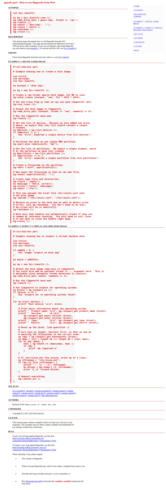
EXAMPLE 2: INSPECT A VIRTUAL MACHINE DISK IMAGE (148, 29)
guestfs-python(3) (68, 393)
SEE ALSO (138, 34)
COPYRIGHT (139, 42)
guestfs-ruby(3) (34, 395)
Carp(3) (65, 57)
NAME (137, 6)
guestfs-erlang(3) (59, 391)
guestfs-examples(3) (43, 391)
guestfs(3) (34, 48)
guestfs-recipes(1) (19, 395)
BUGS (136, 50)
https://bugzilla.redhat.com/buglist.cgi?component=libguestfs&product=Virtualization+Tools (34, 439)
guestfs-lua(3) (40, 393)
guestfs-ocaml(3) (53, 393)
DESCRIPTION (140, 14)
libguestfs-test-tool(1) (34, 481)
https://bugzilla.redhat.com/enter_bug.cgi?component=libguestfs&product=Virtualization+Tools (34, 448)
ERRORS (137, 17)
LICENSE (138, 46)
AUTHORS (138, 38)
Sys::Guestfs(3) (70, 48)
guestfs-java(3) (27, 393)
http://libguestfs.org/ (49, 395)
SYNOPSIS (138, 10)
